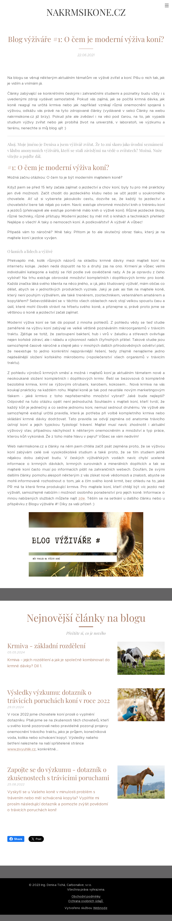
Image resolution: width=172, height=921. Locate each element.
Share (18, 839)
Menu (167, 5)
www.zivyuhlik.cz (21, 749)
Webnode (100, 908)
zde (81, 498)
